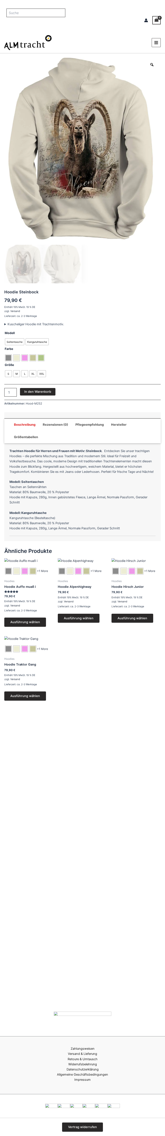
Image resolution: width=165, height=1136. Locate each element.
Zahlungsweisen (83, 1049)
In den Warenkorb (37, 392)
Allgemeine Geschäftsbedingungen (82, 1074)
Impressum (82, 1080)
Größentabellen (26, 437)
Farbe (9, 349)
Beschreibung (24, 425)
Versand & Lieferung (82, 1054)
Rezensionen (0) (55, 425)
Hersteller (119, 425)
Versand (15, 311)
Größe (9, 365)
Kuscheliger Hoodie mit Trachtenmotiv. (36, 324)
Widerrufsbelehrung (82, 1064)
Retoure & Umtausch (83, 1059)
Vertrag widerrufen (82, 1127)
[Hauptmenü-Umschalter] (156, 42)
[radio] (14, 342)
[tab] (25, 424)
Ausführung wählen (25, 622)
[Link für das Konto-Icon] (146, 20)
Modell (10, 333)
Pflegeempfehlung (89, 425)
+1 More (42, 571)
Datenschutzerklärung (83, 1069)
